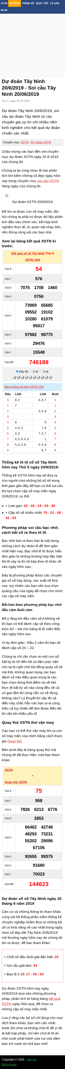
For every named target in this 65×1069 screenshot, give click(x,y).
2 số (35, 371)
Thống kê (28, 3)
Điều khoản (9, 1064)
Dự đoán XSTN (41, 142)
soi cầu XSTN (48, 181)
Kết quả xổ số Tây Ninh (28, 253)
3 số (45, 371)
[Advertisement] (32, 41)
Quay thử (42, 3)
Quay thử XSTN (16, 782)
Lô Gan (54, 3)
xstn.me (32, 1059)
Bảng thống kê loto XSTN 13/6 (24, 386)
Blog (4, 10)
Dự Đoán (14, 3)
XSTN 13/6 (32, 260)
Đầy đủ (23, 371)
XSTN (4, 3)
